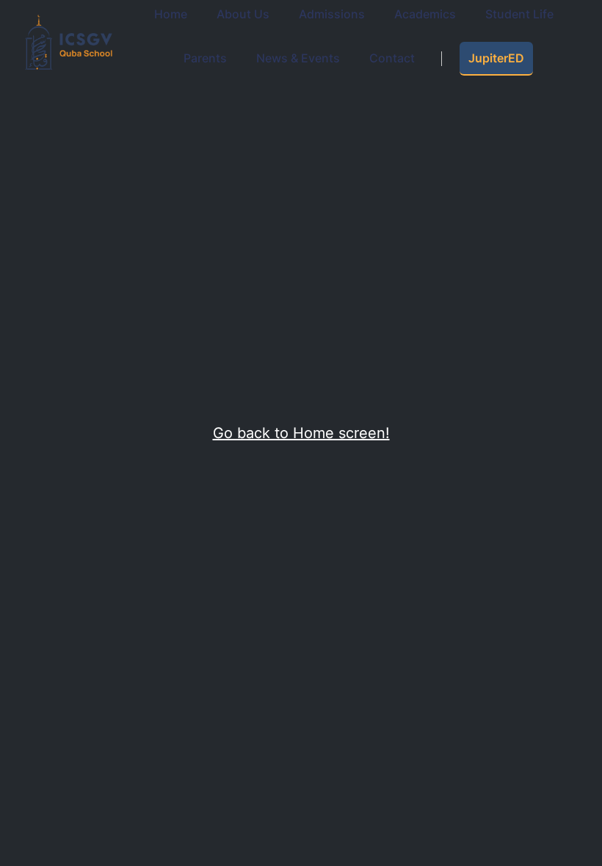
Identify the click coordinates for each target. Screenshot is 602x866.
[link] (205, 59)
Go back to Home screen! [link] (301, 433)
